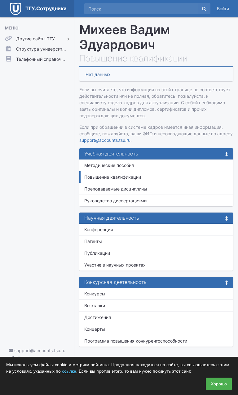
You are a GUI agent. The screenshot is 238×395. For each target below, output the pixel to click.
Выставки (94, 305)
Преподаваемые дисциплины (115, 188)
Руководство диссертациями (115, 200)
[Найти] (204, 8)
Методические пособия (109, 165)
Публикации (97, 253)
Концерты (94, 329)
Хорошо (219, 383)
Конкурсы (94, 293)
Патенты (93, 241)
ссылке (69, 371)
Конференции (98, 229)
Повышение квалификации (112, 177)
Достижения (97, 317)
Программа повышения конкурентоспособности (135, 340)
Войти (223, 8)
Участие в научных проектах (115, 264)
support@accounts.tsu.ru (39, 350)
